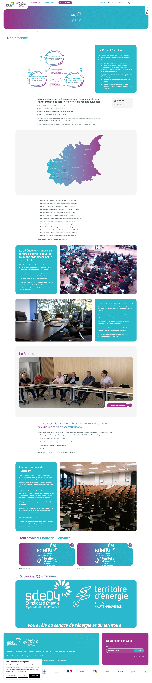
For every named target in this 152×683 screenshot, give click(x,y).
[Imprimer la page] (147, 13)
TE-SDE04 (102, 3)
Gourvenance (32, 32)
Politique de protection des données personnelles (42, 660)
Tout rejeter (23, 676)
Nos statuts (117, 104)
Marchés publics (50, 3)
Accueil (21, 32)
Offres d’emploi (36, 3)
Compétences (112, 3)
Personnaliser (11, 676)
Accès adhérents (65, 3)
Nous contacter (71, 651)
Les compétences (20, 651)
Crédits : (61, 660)
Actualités (122, 3)
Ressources (139, 3)
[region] (76, 31)
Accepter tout (34, 676)
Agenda (130, 3)
